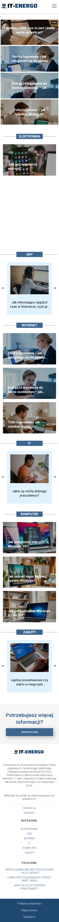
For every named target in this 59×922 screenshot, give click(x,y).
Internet (29, 325)
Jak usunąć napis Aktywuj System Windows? (27, 578)
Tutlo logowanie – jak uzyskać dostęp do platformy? (29, 112)
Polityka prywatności (29, 903)
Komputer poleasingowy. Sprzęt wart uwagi (30, 879)
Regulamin (29, 916)
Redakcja (29, 808)
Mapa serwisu (29, 910)
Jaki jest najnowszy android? (22, 166)
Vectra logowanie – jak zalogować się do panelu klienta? (29, 59)
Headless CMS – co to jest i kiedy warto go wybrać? (29, 30)
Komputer (29, 514)
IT (29, 443)
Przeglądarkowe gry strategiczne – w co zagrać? (29, 871)
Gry (29, 254)
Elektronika (29, 136)
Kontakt (29, 812)
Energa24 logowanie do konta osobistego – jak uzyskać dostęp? (29, 85)
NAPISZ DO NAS (29, 732)
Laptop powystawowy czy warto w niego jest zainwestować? (29, 682)
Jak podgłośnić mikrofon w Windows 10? (28, 544)
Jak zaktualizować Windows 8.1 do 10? (29, 613)
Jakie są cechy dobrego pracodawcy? (29, 493)
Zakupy (29, 632)
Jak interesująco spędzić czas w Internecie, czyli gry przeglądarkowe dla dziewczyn (29, 304)
